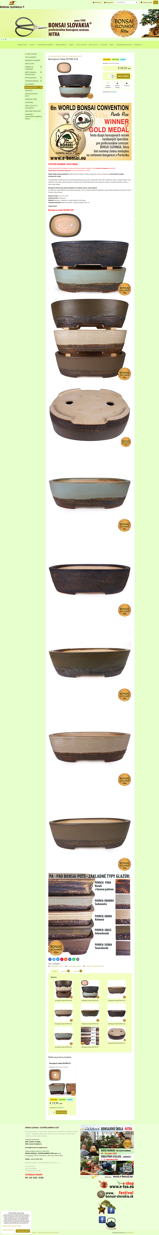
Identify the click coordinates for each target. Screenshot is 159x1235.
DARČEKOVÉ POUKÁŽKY (32, 60)
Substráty (29, 90)
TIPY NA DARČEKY (31, 57)
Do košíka (124, 76)
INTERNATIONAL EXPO (123, 45)
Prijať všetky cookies (23, 1231)
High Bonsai (29, 84)
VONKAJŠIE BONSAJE (31, 81)
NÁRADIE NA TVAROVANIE (29, 68)
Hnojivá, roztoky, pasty (31, 95)
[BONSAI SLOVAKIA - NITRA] (79, 37)
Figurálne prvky (31, 99)
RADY (71, 45)
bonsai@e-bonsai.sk (31, 1147)
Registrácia (109, 2)
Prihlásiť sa (97, 2)
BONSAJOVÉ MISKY (57, 966)
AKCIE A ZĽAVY (29, 64)
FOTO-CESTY (93, 45)
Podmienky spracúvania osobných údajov (33, 116)
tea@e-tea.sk (43, 1147)
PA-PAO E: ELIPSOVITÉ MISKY (95, 966)
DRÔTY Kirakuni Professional (30, 73)
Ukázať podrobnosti (8, 1230)
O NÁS (31, 45)
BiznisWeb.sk (130, 1233)
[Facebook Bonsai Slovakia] (107, 1207)
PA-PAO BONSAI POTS (74, 966)
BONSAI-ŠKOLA (61, 45)
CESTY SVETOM (81, 45)
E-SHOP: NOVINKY (31, 54)
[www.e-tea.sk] (115, 1188)
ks (54, 1112)
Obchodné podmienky (33, 111)
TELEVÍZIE (104, 45)
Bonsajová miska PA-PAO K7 (60, 1063)
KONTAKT (138, 45)
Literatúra (29, 102)
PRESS (112, 45)
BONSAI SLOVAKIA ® (12, 7)
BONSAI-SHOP (22, 45)
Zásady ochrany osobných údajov (48, 1232)
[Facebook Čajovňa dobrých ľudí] (107, 1222)
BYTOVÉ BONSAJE (30, 78)
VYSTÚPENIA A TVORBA (44, 45)
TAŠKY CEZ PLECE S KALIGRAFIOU (31, 107)
